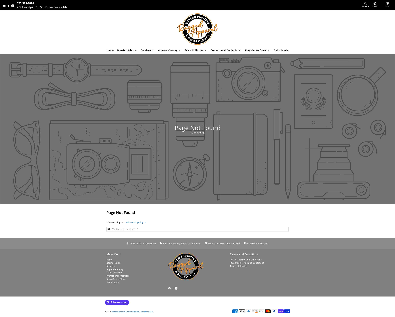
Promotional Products (224, 50)
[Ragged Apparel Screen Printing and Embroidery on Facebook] (9, 6)
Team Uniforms (194, 50)
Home (110, 50)
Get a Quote (281, 50)
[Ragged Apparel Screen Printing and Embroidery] (197, 29)
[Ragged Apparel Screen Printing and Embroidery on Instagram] (13, 6)
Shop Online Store (255, 50)
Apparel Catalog (167, 50)
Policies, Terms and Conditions (246, 259)
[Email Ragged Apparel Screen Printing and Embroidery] (5, 6)
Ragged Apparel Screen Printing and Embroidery (132, 312)
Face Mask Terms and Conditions (247, 262)
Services (146, 50)
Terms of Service (238, 266)
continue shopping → (135, 222)
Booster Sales (125, 50)
